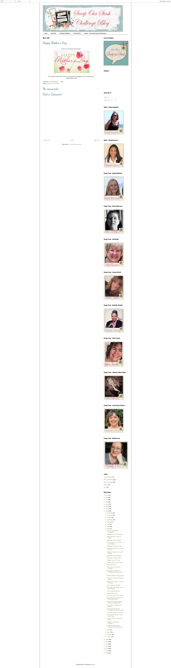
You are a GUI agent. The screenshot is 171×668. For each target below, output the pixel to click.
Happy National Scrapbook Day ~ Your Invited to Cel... (115, 598)
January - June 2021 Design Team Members (95, 33)
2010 (107, 650)
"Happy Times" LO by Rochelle (115, 534)
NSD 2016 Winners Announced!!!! (115, 575)
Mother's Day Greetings (53, 83)
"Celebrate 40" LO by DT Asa (114, 546)
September (110, 519)
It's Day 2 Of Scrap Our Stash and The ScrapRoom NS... (114, 602)
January (109, 636)
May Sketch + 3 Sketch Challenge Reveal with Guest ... (115, 572)
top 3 (105, 487)
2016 (107, 511)
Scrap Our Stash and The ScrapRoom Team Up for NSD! (115, 609)
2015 (107, 639)
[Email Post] (62, 81)
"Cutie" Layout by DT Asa (113, 591)
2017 (107, 508)
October (109, 517)
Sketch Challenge (108, 479)
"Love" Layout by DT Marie (114, 585)
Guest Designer (108, 477)
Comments (109, 100)
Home (45, 33)
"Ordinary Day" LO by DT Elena (115, 562)
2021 (107, 499)
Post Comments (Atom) (75, 144)
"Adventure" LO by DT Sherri (114, 558)
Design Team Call (111, 564)
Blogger (93, 664)
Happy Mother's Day (112, 593)
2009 (107, 653)
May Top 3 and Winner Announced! (112, 531)
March (109, 632)
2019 (107, 504)
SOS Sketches (77, 33)
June (108, 526)
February (109, 634)
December (110, 513)
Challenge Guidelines (64, 33)
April (108, 630)
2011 (107, 648)
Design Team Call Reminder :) (114, 555)
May (108, 528)
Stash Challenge (108, 482)
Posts (107, 97)
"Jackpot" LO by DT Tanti (113, 560)
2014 (107, 641)
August (109, 522)
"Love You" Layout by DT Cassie (115, 595)
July (108, 524)
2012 (107, 646)
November (110, 515)
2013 (107, 644)
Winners (106, 484)
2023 (107, 495)
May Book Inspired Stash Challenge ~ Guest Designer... (115, 626)
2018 (107, 506)
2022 (107, 497)
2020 (107, 502)
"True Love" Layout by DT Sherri (115, 612)
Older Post (96, 140)
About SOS (53, 33)
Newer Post (47, 140)
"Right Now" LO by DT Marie (114, 540)
